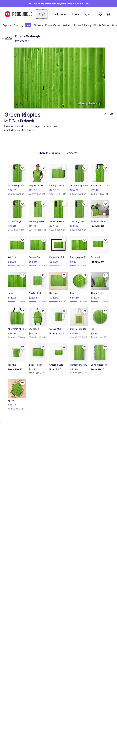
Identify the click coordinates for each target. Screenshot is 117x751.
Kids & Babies (101, 25)
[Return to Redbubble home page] (18, 14)
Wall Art (67, 25)
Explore (6, 25)
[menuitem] (6, 25)
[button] (58, 3)
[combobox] (42, 14)
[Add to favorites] (105, 114)
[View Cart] (108, 14)
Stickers (38, 25)
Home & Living (82, 25)
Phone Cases (52, 25)
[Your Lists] (100, 14)
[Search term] (43, 14)
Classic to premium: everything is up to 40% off (58, 3)
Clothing (22, 25)
